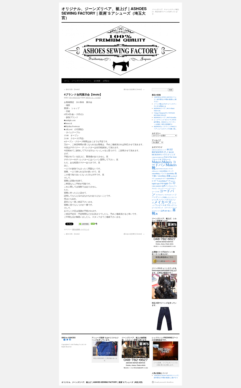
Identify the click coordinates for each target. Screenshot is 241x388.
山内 (162, 210)
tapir (154, 183)
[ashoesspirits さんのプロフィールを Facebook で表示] (65, 340)
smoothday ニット (167, 171)
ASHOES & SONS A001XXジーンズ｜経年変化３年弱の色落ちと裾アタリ (165, 99)
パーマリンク (84, 229)
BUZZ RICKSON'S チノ (162, 150)
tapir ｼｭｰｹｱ (169, 183)
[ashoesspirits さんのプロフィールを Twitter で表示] (67, 340)
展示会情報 (76, 229)
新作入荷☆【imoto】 (72, 89)
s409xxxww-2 (155, 171)
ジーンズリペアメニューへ (81, 81)
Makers (157, 162)
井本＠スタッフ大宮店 (93, 97)
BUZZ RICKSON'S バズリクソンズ (163, 153)
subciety (173, 181)
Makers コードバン (164, 163)
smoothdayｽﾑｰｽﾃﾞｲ (160, 178)
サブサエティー (169, 195)
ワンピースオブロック (164, 205)
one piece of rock (168, 168)
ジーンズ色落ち (163, 197)
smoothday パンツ (159, 173)
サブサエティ (160, 195)
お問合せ (106, 81)
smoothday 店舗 (164, 175)
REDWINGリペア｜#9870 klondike (165, 117)
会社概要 (97, 81)
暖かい (170, 211)
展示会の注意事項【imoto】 (134, 89)
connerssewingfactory (158, 157)
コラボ (157, 191)
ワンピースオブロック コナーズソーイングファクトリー (164, 208)
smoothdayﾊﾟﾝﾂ (164, 181)
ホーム (66, 81)
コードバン (163, 192)
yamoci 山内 (160, 186)
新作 (166, 211)
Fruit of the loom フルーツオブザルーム (164, 158)
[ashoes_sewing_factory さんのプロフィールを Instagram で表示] (70, 340)
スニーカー (171, 197)
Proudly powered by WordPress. (164, 382)
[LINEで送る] (83, 223)
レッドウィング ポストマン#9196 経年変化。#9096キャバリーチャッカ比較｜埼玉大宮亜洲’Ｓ (165, 122)
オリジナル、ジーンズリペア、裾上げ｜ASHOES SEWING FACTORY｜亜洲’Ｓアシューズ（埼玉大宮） (104, 13)
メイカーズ (163, 202)
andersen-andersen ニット (159, 150)
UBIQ (153, 186)
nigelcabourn (159, 168)
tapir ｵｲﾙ (159, 183)
